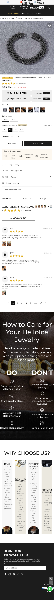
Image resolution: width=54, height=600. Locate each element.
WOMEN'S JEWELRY (24, 7)
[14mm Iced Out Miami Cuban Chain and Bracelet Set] (24, 110)
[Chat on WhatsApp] (50, 589)
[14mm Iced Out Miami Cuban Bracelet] (17, 110)
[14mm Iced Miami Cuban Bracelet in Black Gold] (5, 110)
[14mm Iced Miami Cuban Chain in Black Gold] (36, 110)
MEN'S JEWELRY (12, 7)
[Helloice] (37, 7)
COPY (46, 93)
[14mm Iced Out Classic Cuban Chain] (30, 110)
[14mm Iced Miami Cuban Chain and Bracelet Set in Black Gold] (11, 110)
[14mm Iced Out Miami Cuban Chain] (43, 110)
